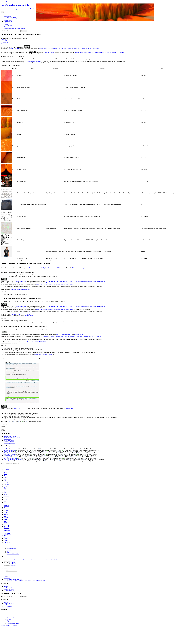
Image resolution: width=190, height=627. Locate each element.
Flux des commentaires (9, 589)
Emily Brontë (7, 484)
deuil (6, 482)
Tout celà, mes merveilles (9, 22)
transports (7, 533)
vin (4, 537)
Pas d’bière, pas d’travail (9, 443)
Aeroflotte (6, 448)
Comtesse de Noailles (9, 441)
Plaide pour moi (7, 439)
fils (5, 489)
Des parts (9, 550)
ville (5, 535)
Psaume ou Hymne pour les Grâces (12, 437)
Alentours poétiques (11, 548)
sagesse (7, 530)
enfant (6, 486)
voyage (7, 542)
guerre (6, 494)
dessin (5, 480)
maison (6, 506)
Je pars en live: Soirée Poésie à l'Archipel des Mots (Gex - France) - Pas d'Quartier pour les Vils (26, 559)
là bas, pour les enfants (12, 18)
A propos (6, 24)
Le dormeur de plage (8, 455)
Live (8, 551)
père (4, 524)
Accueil (5, 14)
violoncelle (7, 538)
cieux (5, 474)
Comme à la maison (8, 461)
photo (5, 521)
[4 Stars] (24, 421)
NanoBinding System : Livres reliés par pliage (14, 28)
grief (5, 492)
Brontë (5, 472)
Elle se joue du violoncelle (10, 450)
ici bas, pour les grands (12, 17)
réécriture (6, 528)
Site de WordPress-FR (9, 590)
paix (5, 516)
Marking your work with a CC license (43, 354)
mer (4, 508)
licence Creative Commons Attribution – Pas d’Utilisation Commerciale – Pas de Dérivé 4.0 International (99, 52)
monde (6, 510)
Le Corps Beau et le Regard (10, 458)
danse (5, 479)
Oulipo (6, 514)
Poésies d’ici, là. (7, 16)
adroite (6, 467)
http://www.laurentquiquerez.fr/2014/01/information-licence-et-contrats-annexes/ (55, 284)
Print (2, 43)
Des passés (3, 570)
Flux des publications (9, 587)
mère (5, 512)
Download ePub (4, 41)
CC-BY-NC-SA (21, 343)
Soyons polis (7, 456)
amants (6, 469)
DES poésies (10, 25)
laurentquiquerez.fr (15, 289)
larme (6, 499)
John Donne (6, 496)
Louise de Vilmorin (7, 503)
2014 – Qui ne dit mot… (9, 452)
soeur (5, 531)
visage (6, 540)
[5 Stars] (28, 421)
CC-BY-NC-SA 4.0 (25, 289)
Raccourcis (3, 612)
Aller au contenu (4, 1)
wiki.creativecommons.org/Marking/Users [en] (39, 268)
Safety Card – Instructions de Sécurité (12, 459)
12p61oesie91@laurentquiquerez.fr (32, 61)
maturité (5, 507)
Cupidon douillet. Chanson (10, 436)
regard (6, 526)
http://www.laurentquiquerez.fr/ (40, 282)
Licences (6, 26)
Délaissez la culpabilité (9, 440)
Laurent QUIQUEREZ (13, 48)
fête (4, 491)
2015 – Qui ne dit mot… (9, 454)
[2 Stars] (15, 421)
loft (4, 502)
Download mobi (4, 42)
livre (5, 501)
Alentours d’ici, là (8, 20)
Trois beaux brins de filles (13, 554)
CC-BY (58, 268)
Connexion (6, 586)
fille (5, 488)
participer (6, 517)
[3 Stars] (20, 421)
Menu (2, 12)
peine (5, 519)
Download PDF (4, 39)
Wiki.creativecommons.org (77, 268)
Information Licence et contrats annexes (13, 579)
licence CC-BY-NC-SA (79, 334)
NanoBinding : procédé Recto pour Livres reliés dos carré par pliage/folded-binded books (24, 580)
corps (6, 477)
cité (4, 475)
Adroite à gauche (8, 451)
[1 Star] (11, 421)
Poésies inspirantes (8, 21)
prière (5, 523)
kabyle (5, 497)
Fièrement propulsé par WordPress (9, 625)
